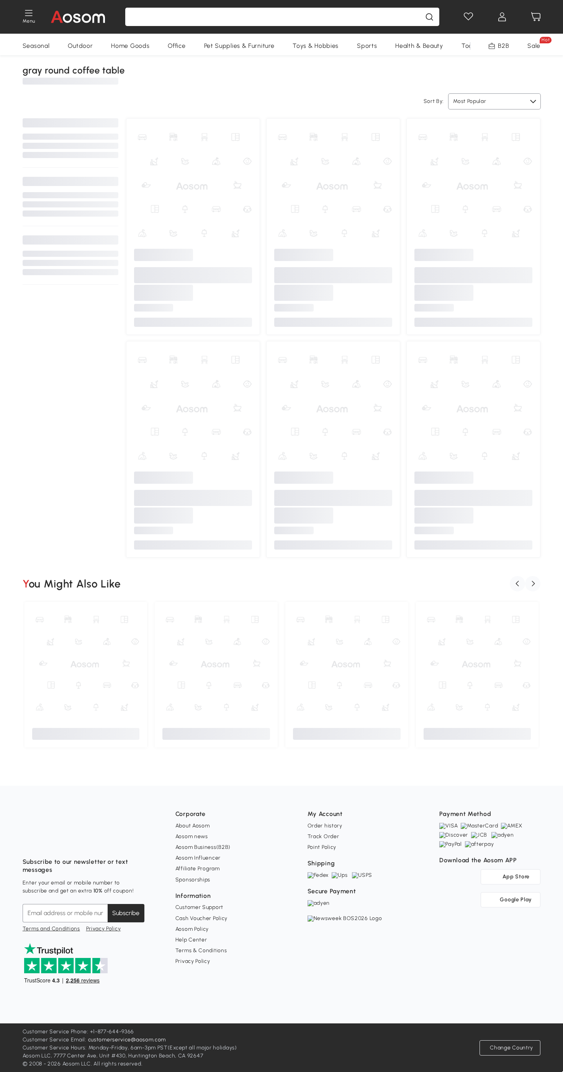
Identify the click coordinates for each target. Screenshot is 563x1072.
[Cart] (535, 17)
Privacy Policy (103, 928)
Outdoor (80, 45)
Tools (469, 45)
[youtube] (62, 843)
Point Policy (322, 847)
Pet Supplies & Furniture (239, 45)
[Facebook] (29, 843)
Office (176, 45)
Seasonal (36, 45)
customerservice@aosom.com (127, 1039)
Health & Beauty (419, 45)
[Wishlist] (468, 17)
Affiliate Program (197, 868)
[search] (429, 17)
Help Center (191, 940)
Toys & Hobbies (316, 45)
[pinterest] (79, 843)
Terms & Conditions (201, 950)
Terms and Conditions (51, 928)
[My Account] (502, 16)
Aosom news (191, 836)
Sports (367, 45)
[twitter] (96, 843)
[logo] (78, 17)
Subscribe (125, 913)
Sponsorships (192, 879)
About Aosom (192, 825)
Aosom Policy (192, 929)
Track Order (323, 836)
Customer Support (199, 907)
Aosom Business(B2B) (203, 847)
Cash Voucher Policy (201, 918)
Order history (325, 825)
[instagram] (45, 843)
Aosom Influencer (198, 858)
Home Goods (130, 45)
